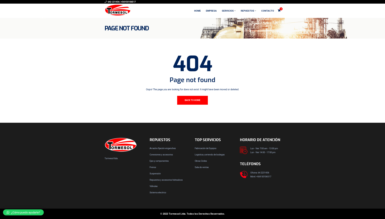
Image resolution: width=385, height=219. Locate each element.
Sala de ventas (202, 167)
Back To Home (192, 100)
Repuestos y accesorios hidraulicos (166, 180)
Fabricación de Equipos (205, 148)
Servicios (228, 10)
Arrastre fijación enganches (163, 148)
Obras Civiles (201, 161)
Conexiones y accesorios (161, 154)
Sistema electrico (158, 192)
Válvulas (154, 186)
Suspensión (155, 173)
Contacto (267, 10)
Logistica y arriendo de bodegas (210, 154)
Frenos (153, 167)
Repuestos (247, 10)
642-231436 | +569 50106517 (122, 2)
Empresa (211, 10)
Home (197, 10)
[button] (23, 212)
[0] (279, 10)
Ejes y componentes (159, 161)
